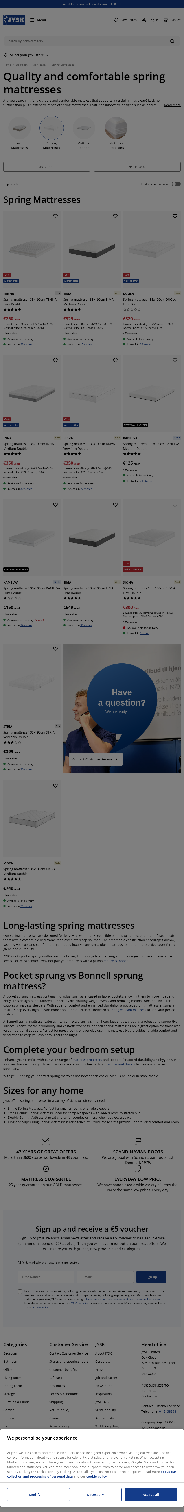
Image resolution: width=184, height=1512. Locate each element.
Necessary (95, 1494)
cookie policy (96, 1476)
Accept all (151, 1494)
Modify (35, 1494)
